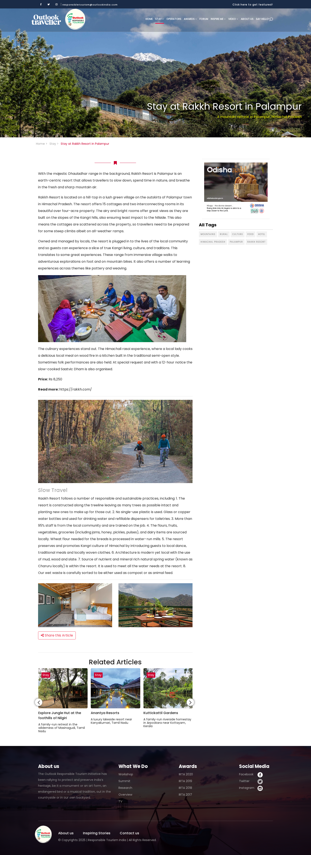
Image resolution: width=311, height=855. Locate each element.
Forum (204, 19)
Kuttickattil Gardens (160, 712)
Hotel (261, 234)
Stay (158, 19)
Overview (125, 794)
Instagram (246, 788)
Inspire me (217, 19)
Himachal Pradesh (213, 241)
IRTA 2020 (186, 774)
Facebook (246, 774)
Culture (237, 234)
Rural (224, 234)
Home (149, 19)
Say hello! (262, 19)
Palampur (236, 241)
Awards (189, 19)
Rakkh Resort (256, 241)
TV (120, 801)
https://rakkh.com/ (75, 389)
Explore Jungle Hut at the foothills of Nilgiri (59, 715)
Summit (124, 781)
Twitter (244, 781)
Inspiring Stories (96, 833)
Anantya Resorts (105, 712)
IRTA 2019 (185, 781)
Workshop (125, 774)
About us (247, 19)
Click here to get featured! (253, 4)
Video (232, 19)
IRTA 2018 (185, 788)
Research (125, 788)
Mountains (208, 234)
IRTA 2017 (185, 794)
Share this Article (58, 635)
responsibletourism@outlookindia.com (90, 4)
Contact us (129, 833)
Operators (174, 19)
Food (250, 234)
